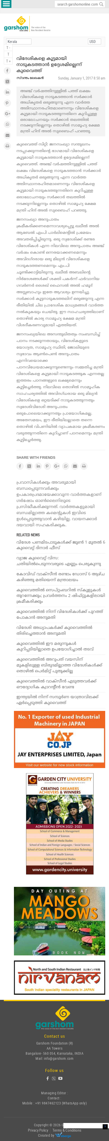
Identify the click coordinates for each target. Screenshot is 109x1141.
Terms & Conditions (66, 1130)
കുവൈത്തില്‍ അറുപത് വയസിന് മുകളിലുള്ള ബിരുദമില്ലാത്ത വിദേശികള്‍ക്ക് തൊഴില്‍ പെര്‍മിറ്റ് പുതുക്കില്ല (59, 665)
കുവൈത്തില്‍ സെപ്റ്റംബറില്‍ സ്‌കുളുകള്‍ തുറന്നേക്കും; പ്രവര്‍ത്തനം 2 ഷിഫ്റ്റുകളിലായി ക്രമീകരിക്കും (60, 596)
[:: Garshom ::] (27, 24)
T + (8, 60)
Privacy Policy (38, 1130)
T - (8, 47)
